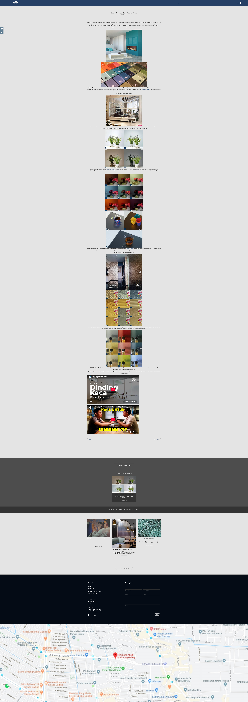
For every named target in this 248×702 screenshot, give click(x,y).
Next (158, 439)
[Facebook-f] (90, 610)
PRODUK (41, 3)
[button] (94, 615)
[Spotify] (100, 610)
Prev (90, 439)
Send (157, 614)
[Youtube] (97, 610)
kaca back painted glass (105, 87)
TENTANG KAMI (35, 3)
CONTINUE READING (98, 546)
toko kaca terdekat (124, 371)
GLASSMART (51, 3)
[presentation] (85, 531)
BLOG (56, 3)
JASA (46, 3)
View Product (124, 500)
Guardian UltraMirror (110, 169)
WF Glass (119, 367)
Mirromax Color (130, 248)
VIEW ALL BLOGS (124, 568)
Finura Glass (132, 327)
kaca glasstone (114, 87)
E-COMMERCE (61, 3)
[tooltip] (1, 29)
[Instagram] (94, 610)
